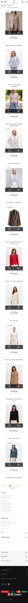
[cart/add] (9, 33)
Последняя (12, 488)
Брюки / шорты (6, 497)
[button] (5, 2)
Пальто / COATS (5, 523)
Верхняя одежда (6, 496)
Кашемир (5, 509)
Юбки (4, 501)
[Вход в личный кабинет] (22, 2)
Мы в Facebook (6, 560)
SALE (8, 11)
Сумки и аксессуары (7, 510)
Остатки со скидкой (7, 521)
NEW (8, 129)
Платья (4, 499)
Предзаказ (10, 207)
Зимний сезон (5, 525)
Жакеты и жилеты (7, 505)
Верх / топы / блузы (7, 503)
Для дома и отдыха (7, 507)
